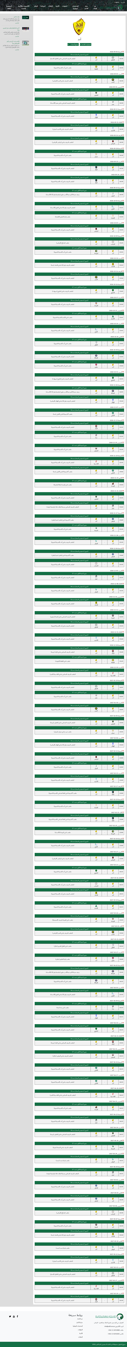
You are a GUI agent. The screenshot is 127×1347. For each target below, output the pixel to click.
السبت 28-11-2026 (116, 535)
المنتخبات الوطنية (75, 7)
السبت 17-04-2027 (116, 1075)
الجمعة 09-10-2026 (116, 236)
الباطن (113, 521)
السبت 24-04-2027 (116, 1127)
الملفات (50, 6)
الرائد (96, 428)
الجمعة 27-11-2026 (116, 513)
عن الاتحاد (95, 7)
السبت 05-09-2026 (116, 74)
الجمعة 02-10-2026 (116, 201)
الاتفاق (113, 60)
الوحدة (113, 486)
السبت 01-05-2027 (116, 1180)
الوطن (96, 543)
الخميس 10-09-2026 (115, 87)
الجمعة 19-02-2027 (116, 799)
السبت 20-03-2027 (116, 913)
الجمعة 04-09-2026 (116, 52)
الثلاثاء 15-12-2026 (116, 632)
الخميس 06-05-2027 (115, 1206)
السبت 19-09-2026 (116, 161)
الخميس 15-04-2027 (115, 1049)
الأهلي (113, 415)
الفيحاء (96, 305)
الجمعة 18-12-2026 (116, 645)
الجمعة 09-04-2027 (116, 1000)
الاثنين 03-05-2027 (116, 1193)
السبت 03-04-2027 (116, 987)
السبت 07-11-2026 (116, 407)
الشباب (113, 244)
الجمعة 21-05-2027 (116, 1254)
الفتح (113, 209)
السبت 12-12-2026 (116, 610)
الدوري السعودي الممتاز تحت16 (79, 77)
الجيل (112, 196)
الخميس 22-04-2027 (115, 1101)
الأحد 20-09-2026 (116, 174)
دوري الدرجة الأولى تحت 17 (79, 63)
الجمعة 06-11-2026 (116, 385)
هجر (113, 104)
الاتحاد (113, 266)
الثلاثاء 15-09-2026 (116, 122)
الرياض (113, 143)
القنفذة (113, 218)
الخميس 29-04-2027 (115, 1153)
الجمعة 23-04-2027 (116, 1114)
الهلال (96, 117)
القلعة (96, 69)
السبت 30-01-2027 (116, 702)
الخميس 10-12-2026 (115, 597)
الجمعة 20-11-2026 (116, 455)
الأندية (57, 6)
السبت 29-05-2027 (116, 1293)
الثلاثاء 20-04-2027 (116, 1088)
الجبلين (96, 450)
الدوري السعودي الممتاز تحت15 (79, 54)
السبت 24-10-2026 (116, 323)
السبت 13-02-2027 (116, 773)
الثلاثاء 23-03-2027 (116, 939)
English (117, 2)
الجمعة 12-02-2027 (116, 751)
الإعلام (36, 6)
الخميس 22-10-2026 (115, 310)
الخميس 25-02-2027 (115, 825)
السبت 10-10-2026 (116, 258)
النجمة (96, 530)
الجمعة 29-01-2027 (116, 680)
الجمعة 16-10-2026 (116, 284)
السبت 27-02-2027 (116, 851)
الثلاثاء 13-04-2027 (116, 1036)
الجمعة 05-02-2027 (116, 716)
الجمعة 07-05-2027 (116, 1219)
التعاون (96, 95)
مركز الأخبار (86, 7)
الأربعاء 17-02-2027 (116, 786)
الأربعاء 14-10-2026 (116, 271)
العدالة (96, 358)
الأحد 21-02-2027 (116, 812)
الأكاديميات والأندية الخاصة (23, 7)
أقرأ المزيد (17, 23)
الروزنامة (43, 6)
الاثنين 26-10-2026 (116, 336)
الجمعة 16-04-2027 (116, 1062)
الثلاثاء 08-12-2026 (116, 584)
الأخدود (113, 130)
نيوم (113, 508)
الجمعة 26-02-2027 (116, 838)
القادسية (96, 464)
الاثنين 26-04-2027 (116, 1140)
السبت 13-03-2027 (116, 865)
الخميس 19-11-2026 (115, 442)
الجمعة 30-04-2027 (116, 1166)
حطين (96, 367)
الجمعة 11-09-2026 (116, 109)
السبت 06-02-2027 (116, 738)
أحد (96, 60)
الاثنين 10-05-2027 (116, 1241)
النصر (112, 82)
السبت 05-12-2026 (116, 570)
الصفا (112, 618)
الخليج (113, 292)
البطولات (64, 6)
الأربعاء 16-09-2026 (116, 135)
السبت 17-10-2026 (116, 297)
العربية (123, 2)
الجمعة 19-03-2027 (116, 900)
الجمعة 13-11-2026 (116, 420)
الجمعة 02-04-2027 (116, 965)
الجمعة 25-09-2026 (116, 187)
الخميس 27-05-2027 (115, 1280)
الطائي (96, 345)
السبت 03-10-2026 (116, 223)
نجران (96, 156)
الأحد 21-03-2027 (116, 926)
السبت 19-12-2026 (116, 667)
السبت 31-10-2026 (116, 372)
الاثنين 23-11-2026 (116, 478)
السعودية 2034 (9, 7)
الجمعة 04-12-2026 (116, 548)
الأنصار (113, 318)
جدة (96, 437)
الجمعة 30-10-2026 (116, 350)
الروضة (96, 253)
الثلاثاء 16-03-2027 (116, 878)
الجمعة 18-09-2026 (116, 148)
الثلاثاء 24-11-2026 (116, 491)
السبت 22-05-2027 (116, 1267)
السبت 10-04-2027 (116, 1023)
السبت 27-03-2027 (116, 952)
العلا (96, 169)
